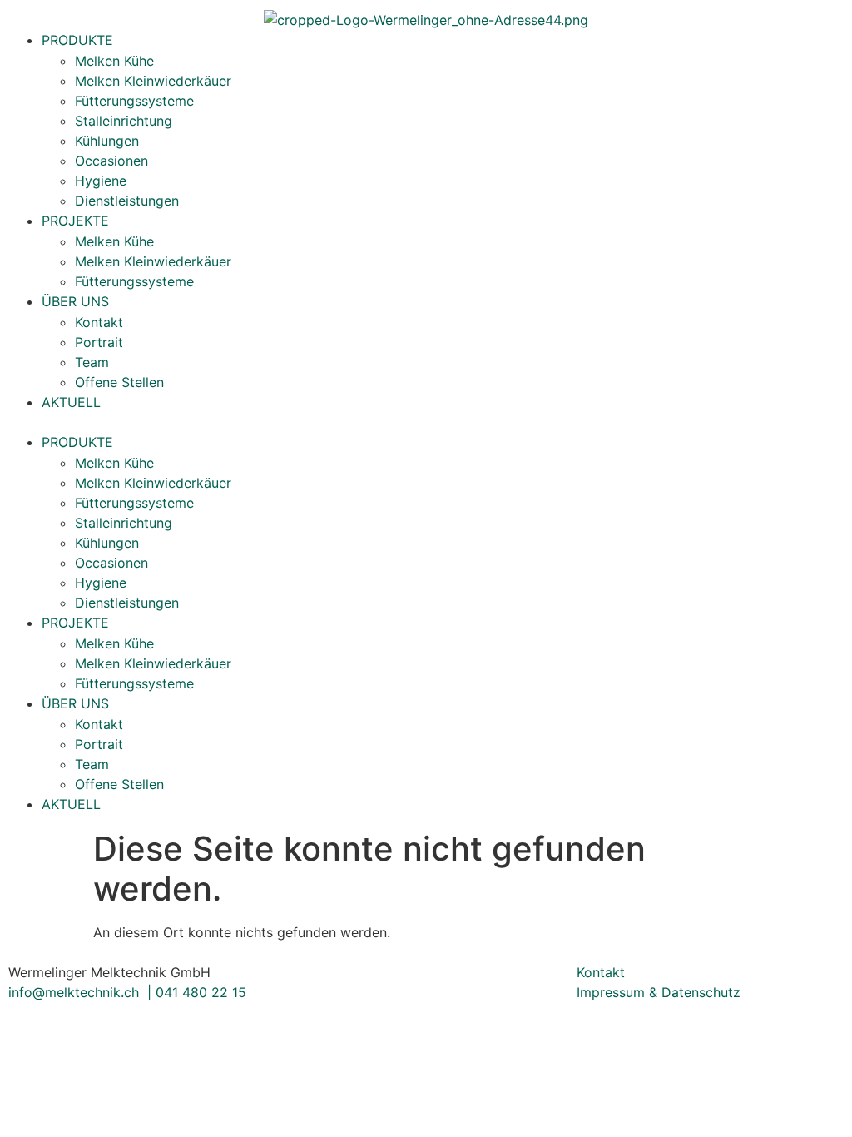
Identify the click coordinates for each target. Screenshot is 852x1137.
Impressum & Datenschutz (659, 992)
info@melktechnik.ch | (82, 992)
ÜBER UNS (75, 301)
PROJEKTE (75, 220)
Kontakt (99, 322)
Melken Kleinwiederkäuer (153, 80)
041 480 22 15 (201, 992)
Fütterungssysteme (134, 100)
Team (92, 362)
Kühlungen (107, 140)
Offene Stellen (119, 382)
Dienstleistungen (127, 200)
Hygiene (100, 180)
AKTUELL (71, 402)
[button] (426, 422)
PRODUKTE (77, 40)
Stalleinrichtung (123, 120)
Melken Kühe (114, 60)
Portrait (99, 342)
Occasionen (111, 160)
